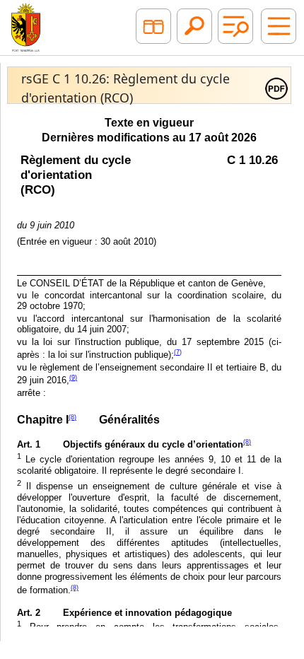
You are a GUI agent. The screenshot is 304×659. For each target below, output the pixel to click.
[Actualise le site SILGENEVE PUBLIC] (25, 26)
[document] (149, 369)
